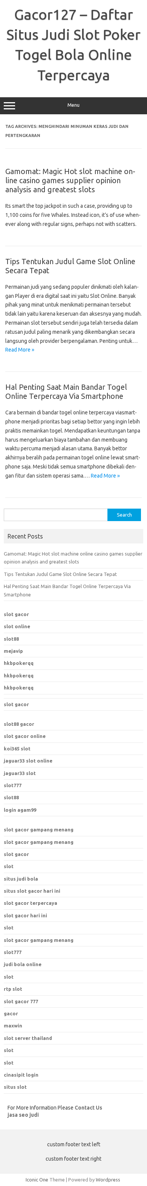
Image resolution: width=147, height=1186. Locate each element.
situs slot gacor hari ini (32, 890)
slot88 (11, 638)
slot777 (12, 785)
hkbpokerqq (19, 663)
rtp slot (13, 988)
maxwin (13, 1025)
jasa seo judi (23, 1115)
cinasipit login (21, 1074)
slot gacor (16, 614)
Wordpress (108, 1179)
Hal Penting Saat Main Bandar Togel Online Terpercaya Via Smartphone (66, 391)
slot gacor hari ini (25, 915)
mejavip (13, 651)
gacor (11, 1013)
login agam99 (20, 809)
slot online (17, 626)
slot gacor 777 (21, 1001)
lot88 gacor (19, 724)
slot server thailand (28, 1038)
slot (9, 866)
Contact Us (88, 1108)
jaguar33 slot (20, 773)
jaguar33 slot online (28, 760)
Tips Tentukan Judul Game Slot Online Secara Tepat (60, 574)
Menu (73, 105)
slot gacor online (25, 736)
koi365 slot (17, 748)
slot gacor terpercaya (30, 903)
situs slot (15, 1087)
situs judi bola (21, 878)
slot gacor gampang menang (39, 829)
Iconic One (37, 1179)
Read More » (19, 350)
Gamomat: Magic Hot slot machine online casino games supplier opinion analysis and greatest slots (70, 180)
